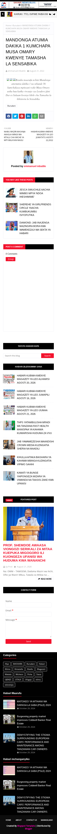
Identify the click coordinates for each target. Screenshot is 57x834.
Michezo (19, 674)
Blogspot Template (26, 825)
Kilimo (7, 669)
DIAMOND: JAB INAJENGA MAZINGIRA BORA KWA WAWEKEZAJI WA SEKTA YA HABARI (35, 228)
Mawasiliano (47, 820)
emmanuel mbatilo (17, 70)
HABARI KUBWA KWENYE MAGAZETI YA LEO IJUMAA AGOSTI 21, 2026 (32, 410)
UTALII (18, 679)
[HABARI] (28, 524)
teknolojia (9, 684)
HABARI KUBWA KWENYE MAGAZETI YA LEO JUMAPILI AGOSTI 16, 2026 (33, 395)
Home (8, 25)
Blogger (28, 828)
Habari (42, 664)
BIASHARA (17, 664)
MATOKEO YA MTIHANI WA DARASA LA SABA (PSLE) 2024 (34, 703)
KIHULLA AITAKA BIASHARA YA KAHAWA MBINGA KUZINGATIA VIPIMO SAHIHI (34, 461)
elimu (38, 679)
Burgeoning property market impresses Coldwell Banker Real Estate (34, 720)
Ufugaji (28, 679)
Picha (29, 674)
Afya (7, 664)
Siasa (38, 674)
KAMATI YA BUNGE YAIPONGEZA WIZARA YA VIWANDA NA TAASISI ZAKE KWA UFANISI (35, 478)
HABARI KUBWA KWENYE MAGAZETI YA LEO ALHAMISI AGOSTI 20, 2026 (33, 379)
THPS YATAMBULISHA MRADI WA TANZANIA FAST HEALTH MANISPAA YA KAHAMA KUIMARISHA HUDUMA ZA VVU (34, 427)
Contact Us (31, 820)
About (19, 820)
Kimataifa (19, 669)
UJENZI (8, 679)
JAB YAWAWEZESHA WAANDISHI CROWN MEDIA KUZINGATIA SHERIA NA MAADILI (35, 445)
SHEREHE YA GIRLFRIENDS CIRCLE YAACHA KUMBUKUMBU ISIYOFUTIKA (35, 210)
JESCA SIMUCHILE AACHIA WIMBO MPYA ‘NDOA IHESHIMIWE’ (34, 193)
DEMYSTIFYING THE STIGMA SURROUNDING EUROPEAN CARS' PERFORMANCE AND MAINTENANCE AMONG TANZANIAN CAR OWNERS (33, 742)
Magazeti (41, 669)
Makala (8, 674)
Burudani (17, 25)
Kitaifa (30, 669)
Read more (46, 579)
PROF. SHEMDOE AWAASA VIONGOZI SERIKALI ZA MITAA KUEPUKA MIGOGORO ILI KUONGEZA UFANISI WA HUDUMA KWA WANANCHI (27, 552)
